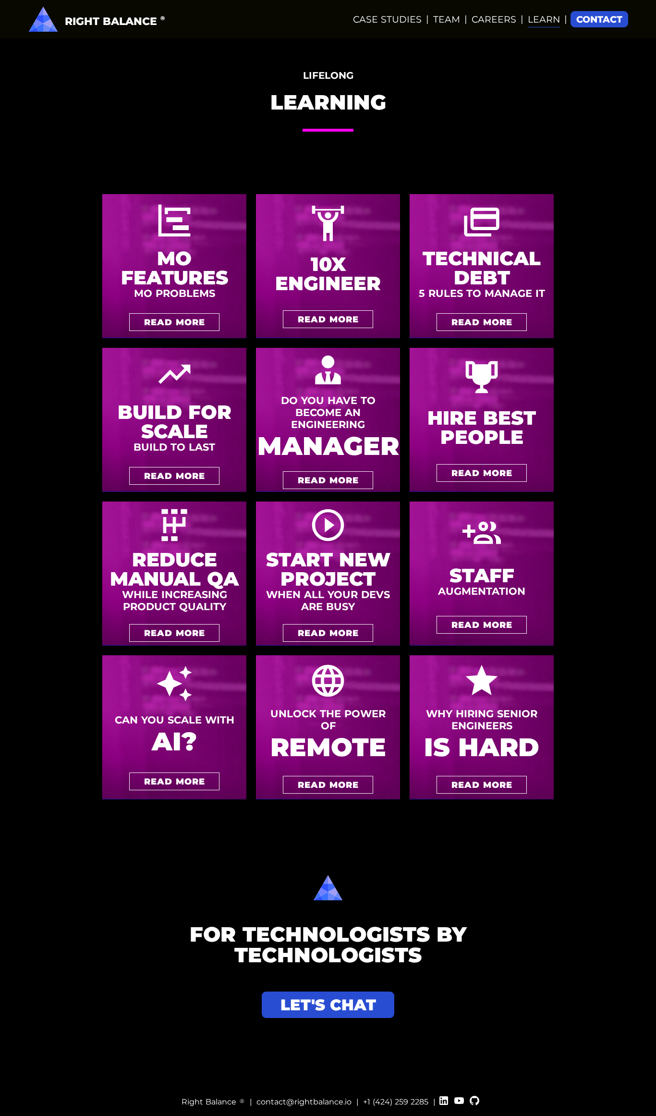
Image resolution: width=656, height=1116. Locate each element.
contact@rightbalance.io (304, 1101)
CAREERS (494, 19)
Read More (174, 322)
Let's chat (328, 1004)
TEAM (446, 19)
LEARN (544, 19)
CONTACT (599, 19)
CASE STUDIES (387, 19)
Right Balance (213, 1101)
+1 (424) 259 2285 (395, 1101)
